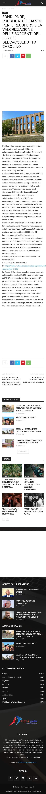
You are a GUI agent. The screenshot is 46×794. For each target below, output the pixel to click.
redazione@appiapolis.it (27, 762)
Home (4, 9)
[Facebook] (10, 778)
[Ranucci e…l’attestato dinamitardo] (8, 604)
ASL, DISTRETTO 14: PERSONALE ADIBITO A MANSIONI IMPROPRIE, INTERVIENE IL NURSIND (11, 381)
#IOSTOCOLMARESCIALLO (26, 418)
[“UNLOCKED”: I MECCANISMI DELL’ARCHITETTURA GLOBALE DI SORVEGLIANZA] (34, 470)
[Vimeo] (23, 778)
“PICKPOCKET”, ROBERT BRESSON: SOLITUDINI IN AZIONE (33, 511)
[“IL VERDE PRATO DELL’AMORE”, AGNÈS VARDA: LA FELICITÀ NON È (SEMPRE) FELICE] (12, 470)
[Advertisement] (23, 85)
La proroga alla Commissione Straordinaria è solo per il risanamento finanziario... (29, 614)
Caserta (11, 9)
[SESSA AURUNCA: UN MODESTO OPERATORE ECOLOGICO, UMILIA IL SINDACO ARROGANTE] (8, 409)
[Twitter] (16, 778)
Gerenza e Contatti (27, 787)
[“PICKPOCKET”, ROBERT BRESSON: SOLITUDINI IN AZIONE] (34, 500)
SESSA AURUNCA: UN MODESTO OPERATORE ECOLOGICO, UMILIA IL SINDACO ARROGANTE (29, 408)
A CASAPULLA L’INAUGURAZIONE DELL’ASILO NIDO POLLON (33, 379)
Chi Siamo (15, 787)
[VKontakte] (29, 778)
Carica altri (22, 452)
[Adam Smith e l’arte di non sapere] (8, 592)
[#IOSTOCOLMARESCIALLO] (8, 421)
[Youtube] (35, 778)
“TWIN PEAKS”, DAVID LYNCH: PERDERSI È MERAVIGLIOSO (10, 511)
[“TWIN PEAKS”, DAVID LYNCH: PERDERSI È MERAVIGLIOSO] (12, 500)
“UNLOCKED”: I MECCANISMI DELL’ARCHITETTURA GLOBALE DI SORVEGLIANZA (32, 484)
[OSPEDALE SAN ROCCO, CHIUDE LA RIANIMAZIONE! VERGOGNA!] (8, 443)
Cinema (5, 476)
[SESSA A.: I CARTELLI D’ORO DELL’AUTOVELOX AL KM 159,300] (8, 431)
